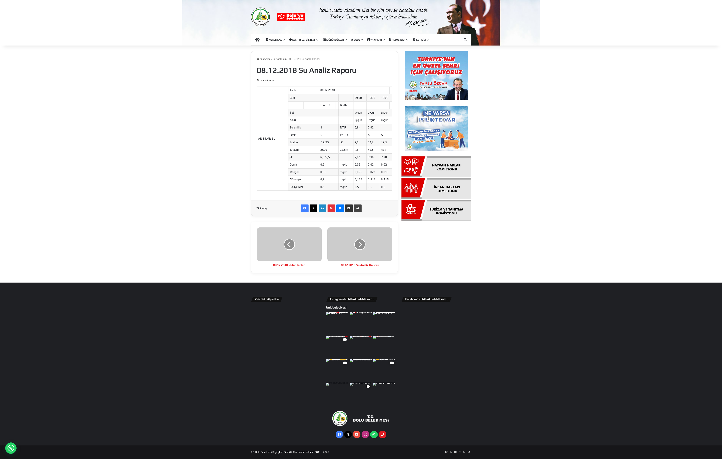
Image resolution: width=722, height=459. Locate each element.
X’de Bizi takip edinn (267, 299)
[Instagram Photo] (337, 323)
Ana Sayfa (265, 59)
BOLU (356, 39)
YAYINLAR (376, 39)
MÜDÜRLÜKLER (335, 39)
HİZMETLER (398, 39)
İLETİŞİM (420, 39)
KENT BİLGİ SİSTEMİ (303, 39)
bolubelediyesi (336, 307)
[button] (11, 448)
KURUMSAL (275, 39)
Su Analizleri (279, 59)
